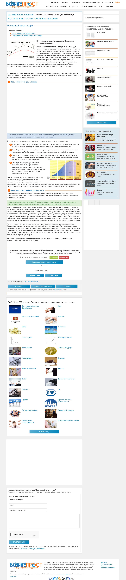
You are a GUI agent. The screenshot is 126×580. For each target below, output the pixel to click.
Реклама (109, 6)
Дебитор (61, 368)
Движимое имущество (105, 41)
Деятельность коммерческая (102, 96)
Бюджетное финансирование (103, 105)
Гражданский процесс (66, 410)
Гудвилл (25, 400)
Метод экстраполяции (105, 59)
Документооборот (103, 50)
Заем (60, 306)
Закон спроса (27, 337)
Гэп (59, 389)
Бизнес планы (107, 2)
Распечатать (67, 286)
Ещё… (101, 6)
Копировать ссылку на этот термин (44, 262)
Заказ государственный (30, 316)
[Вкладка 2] (91, 202)
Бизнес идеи (75, 2)
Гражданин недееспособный (68, 420)
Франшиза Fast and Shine (106, 181)
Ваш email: (44, 266)
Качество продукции (65, 348)
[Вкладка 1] (85, 202)
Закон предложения (65, 337)
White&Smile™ (102, 145)
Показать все (101, 122)
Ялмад (99, 190)
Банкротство (73, 6)
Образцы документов (88, 6)
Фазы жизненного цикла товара (23, 33)
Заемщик (61, 316)
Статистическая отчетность (107, 113)
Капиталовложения (29, 368)
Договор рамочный (104, 86)
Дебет (24, 379)
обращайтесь (58, 289)
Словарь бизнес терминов (20, 15)
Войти (116, 2)
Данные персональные (66, 379)
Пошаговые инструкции (91, 2)
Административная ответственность (104, 78)
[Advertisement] (44, 108)
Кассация (61, 358)
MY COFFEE (102, 172)
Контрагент (101, 32)
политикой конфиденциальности (32, 549)
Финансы (65, 2)
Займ (24, 327)
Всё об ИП (55, 2)
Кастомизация (27, 358)
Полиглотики (102, 154)
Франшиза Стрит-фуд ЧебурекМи (105, 135)
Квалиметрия (27, 348)
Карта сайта (13, 576)
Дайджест (25, 389)
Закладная (62, 327)
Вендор (100, 68)
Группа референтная (30, 410)
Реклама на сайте (107, 564)
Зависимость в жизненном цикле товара (27, 36)
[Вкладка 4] (97, 202)
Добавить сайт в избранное (43, 286)
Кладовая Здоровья (104, 163)
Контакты (104, 562)
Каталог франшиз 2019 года (56, 6)
